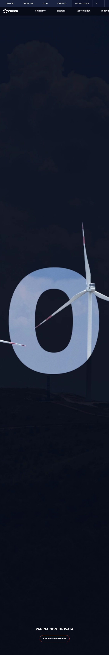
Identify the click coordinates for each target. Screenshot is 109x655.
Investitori (28, 3)
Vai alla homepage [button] (54, 638)
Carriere (10, 3)
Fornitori (61, 3)
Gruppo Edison (82, 3)
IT (97, 3)
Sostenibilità (83, 10)
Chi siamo (40, 10)
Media (45, 3)
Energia (61, 10)
